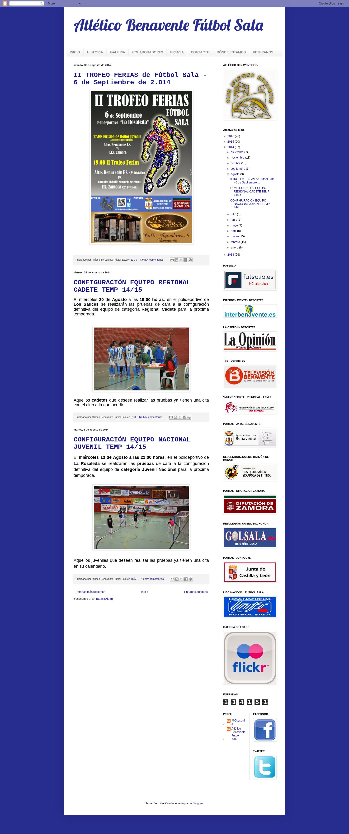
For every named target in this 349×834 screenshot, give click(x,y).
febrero (236, 242)
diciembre (237, 152)
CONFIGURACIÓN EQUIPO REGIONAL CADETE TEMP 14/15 (132, 286)
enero (235, 247)
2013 (231, 254)
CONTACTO (200, 52)
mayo (235, 225)
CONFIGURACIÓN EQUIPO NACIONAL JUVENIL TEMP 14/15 (132, 443)
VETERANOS (263, 52)
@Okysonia (238, 722)
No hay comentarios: (152, 259)
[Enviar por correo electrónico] (172, 260)
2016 (231, 136)
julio (234, 214)
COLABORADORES (147, 52)
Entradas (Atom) (102, 598)
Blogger (198, 803)
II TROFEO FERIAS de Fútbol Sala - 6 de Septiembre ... (252, 181)
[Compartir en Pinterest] (190, 260)
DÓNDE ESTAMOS (231, 52)
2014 (231, 147)
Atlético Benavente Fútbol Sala (168, 25)
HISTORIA (95, 52)
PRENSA (177, 52)
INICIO (75, 52)
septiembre (238, 168)
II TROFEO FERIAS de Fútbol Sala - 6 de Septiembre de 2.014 (140, 78)
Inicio (144, 592)
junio (234, 219)
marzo (235, 236)
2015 (231, 141)
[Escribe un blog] (176, 260)
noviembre (238, 157)
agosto (235, 174)
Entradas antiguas (196, 592)
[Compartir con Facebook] (185, 260)
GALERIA (117, 52)
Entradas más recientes (90, 592)
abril (234, 231)
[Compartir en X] (181, 260)
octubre (236, 163)
